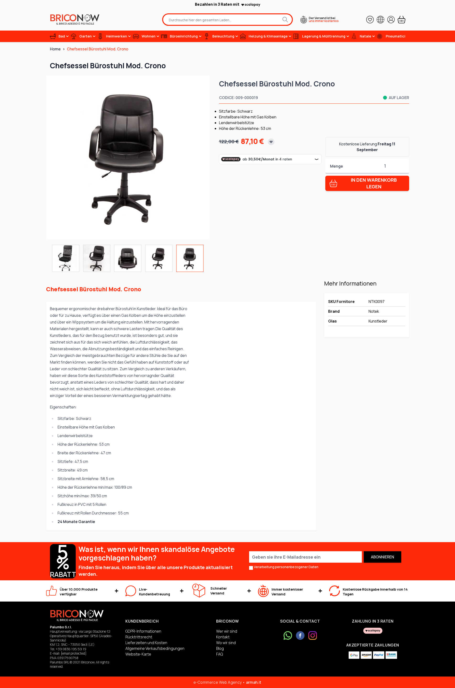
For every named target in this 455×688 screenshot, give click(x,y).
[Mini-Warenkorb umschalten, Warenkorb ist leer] (401, 19)
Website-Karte (138, 654)
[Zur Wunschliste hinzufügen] (271, 141)
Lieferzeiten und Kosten (146, 642)
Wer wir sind (226, 631)
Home (55, 49)
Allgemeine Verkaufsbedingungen (154, 648)
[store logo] (75, 19)
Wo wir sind (226, 642)
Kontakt (223, 637)
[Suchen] (285, 19)
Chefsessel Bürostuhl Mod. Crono (97, 49)
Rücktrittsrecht (138, 637)
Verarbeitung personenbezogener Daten (286, 567)
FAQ (219, 654)
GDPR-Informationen (143, 631)
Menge (336, 166)
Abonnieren (382, 557)
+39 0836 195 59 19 (71, 649)
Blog (220, 648)
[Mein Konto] (391, 19)
